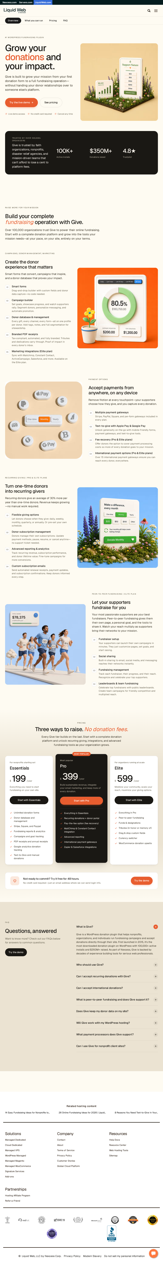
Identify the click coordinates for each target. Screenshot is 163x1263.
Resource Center (117, 1145)
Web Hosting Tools (118, 1150)
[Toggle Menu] (156, 10)
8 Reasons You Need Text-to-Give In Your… (136, 1112)
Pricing (53, 20)
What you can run (34, 20)
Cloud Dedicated (13, 1145)
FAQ (65, 20)
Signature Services (14, 1171)
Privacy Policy (64, 1155)
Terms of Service (65, 1150)
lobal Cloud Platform (69, 1166)
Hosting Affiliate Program (17, 1195)
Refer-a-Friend (12, 1200)
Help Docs (114, 1139)
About (60, 1145)
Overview (13, 20)
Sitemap (113, 1155)
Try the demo (141, 880)
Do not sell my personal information (124, 1256)
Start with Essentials (29, 800)
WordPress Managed (15, 1155)
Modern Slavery (92, 1256)
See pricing (51, 102)
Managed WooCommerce (18, 1166)
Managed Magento (14, 1160)
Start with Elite (134, 800)
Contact (61, 1139)
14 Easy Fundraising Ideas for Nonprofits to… (27, 1112)
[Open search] (148, 10)
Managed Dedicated (15, 1139)
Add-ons (9, 1176)
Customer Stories (66, 1160)
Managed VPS (12, 1150)
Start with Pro (81, 800)
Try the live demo (20, 102)
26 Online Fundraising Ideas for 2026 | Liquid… (82, 1112)
